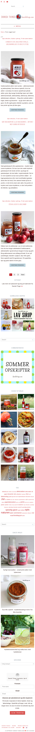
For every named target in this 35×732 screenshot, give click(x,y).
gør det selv (15, 496)
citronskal (14, 491)
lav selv (12, 499)
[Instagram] (4, 1)
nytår (26, 499)
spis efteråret (27, 504)
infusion (32, 496)
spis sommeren (16, 513)
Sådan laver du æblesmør (17, 204)
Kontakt (18, 727)
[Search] (23, 6)
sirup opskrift (15, 504)
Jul (2, 499)
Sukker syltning (15, 38)
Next (22, 274)
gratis (10, 496)
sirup (10, 504)
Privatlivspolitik (23, 725)
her (22, 286)
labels (8, 499)
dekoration (21, 491)
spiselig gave (12, 510)
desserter (10, 494)
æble (23, 515)
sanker (7, 504)
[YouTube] (7, 1)
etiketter (18, 494)
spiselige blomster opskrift (15, 507)
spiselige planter (26, 507)
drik (15, 494)
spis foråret (21, 510)
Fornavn (17, 683)
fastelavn (23, 494)
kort (6, 499)
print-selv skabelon (29, 502)
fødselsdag (4, 496)
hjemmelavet (21, 496)
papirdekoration (10, 502)
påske (2, 504)
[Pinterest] (1, 1)
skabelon (20, 504)
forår (30, 494)
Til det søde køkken (27, 38)
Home (2, 32)
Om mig (14, 725)
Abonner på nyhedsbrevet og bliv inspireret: (17, 698)
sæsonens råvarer (26, 513)
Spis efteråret (6, 38)
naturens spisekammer (20, 499)
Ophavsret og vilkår (8, 727)
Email (17, 691)
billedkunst (5, 491)
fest (27, 494)
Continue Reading (17, 110)
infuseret (27, 496)
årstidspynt (17, 515)
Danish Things (6, 725)
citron (10, 491)
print (22, 502)
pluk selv (18, 502)
